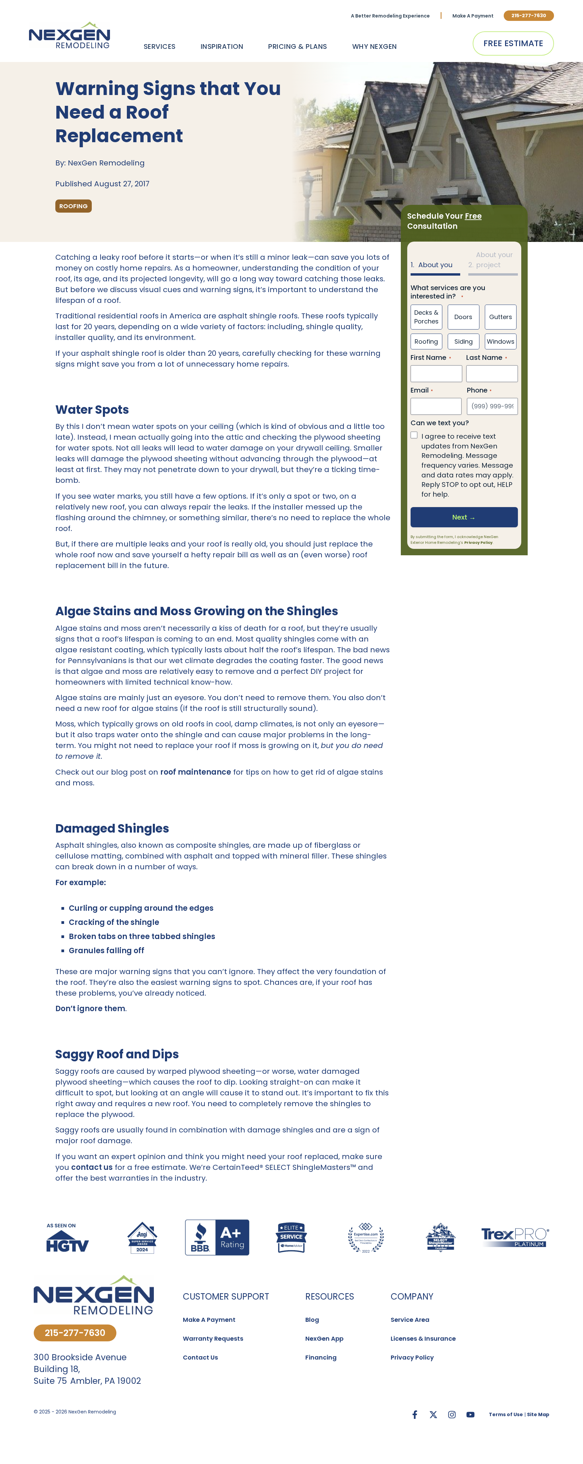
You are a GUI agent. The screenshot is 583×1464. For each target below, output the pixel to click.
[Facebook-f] (414, 1414)
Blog (312, 1319)
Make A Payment (473, 15)
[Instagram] (451, 1414)
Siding (463, 341)
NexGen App (324, 1338)
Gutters (500, 317)
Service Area (410, 1319)
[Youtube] (470, 1414)
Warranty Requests (213, 1338)
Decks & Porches (426, 316)
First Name (428, 357)
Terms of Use (506, 1414)
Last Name (484, 357)
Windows (501, 341)
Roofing (426, 341)
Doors (463, 317)
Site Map (538, 1414)
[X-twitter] (433, 1414)
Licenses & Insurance (423, 1338)
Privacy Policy (478, 542)
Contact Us (200, 1357)
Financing (321, 1357)
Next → (464, 517)
